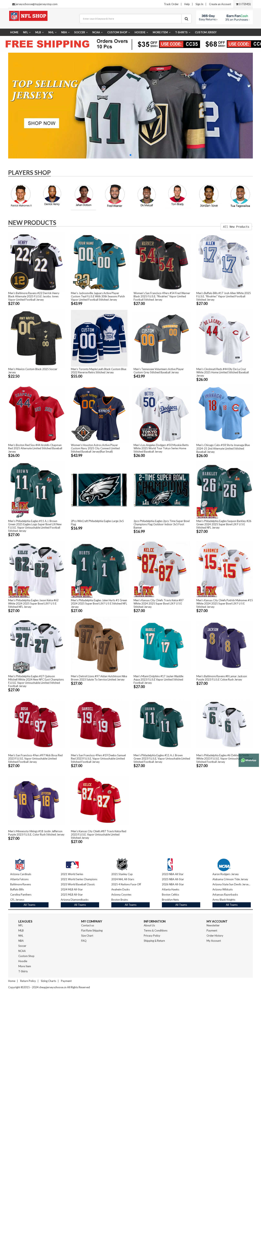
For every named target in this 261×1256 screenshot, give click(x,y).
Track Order (171, 4)
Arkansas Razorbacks (225, 894)
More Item (160, 32)
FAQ (83, 940)
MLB (38, 32)
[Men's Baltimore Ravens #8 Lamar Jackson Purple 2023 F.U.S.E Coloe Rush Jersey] (224, 645)
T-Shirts (181, 32)
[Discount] (130, 105)
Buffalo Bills (17, 889)
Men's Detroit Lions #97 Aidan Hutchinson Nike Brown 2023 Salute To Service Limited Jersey (99, 678)
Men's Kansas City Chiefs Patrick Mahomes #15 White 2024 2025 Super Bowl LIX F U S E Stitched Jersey (224, 603)
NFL (25, 32)
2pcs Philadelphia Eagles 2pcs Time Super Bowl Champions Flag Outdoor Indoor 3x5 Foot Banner (162, 524)
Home (14, 32)
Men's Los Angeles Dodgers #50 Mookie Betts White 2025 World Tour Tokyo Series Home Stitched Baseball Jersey (161, 448)
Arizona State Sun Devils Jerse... (231, 884)
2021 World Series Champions (79, 879)
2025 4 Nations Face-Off (126, 884)
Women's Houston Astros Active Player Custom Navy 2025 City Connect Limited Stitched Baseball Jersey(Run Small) (95, 448)
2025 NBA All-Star (173, 879)
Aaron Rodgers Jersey (225, 874)
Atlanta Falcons (19, 879)
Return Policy (28, 981)
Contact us (87, 925)
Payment (212, 930)
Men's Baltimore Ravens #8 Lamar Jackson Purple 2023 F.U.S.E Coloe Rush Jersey (221, 678)
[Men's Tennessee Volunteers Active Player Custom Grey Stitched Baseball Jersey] (162, 337)
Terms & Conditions (155, 930)
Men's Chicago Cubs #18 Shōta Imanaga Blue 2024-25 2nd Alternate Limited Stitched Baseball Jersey (223, 448)
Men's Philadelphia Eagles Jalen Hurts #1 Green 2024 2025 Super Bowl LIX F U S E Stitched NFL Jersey (99, 603)
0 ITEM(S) (244, 4)
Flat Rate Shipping (92, 930)
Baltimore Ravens (20, 884)
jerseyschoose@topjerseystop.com (36, 4)
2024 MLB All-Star (72, 889)
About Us (149, 925)
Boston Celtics (170, 894)
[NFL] (19, 863)
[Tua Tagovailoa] (240, 195)
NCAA (96, 32)
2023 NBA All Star (173, 874)
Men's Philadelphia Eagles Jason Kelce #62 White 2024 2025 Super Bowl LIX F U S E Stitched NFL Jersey (33, 603)
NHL (51, 32)
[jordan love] (209, 195)
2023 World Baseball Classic (78, 884)
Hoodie (140, 32)
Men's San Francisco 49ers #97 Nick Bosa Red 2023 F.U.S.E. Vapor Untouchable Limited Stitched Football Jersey (35, 758)
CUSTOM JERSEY (206, 32)
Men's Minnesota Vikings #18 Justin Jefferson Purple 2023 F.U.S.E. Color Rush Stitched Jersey (36, 833)
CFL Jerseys (17, 899)
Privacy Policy (152, 935)
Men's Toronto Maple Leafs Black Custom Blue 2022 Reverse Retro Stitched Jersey (98, 370)
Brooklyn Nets (170, 899)
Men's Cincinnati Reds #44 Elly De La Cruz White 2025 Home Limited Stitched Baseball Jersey (222, 372)
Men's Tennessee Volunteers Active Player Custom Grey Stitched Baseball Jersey (159, 370)
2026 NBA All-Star (173, 884)
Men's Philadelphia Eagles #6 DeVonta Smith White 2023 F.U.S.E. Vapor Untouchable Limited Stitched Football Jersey (224, 758)
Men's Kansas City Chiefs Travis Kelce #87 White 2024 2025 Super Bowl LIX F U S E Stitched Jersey (159, 603)
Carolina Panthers (20, 894)
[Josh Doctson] (83, 196)
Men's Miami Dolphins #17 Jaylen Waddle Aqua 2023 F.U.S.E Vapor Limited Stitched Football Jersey (158, 679)
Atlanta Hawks (170, 889)
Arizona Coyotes (121, 894)
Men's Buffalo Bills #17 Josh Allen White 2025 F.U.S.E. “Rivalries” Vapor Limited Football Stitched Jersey (223, 296)
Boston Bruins (119, 899)
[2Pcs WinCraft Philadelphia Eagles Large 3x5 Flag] (99, 490)
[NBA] (170, 863)
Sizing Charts (48, 981)
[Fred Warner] (114, 196)
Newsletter (213, 925)
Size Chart (87, 935)
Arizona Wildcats (222, 889)
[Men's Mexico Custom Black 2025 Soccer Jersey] (36, 337)
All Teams (29, 904)
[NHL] (122, 863)
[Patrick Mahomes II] (20, 195)
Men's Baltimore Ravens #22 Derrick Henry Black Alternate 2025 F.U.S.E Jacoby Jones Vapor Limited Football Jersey (33, 296)
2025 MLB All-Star (72, 894)
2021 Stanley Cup (122, 874)
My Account (214, 940)
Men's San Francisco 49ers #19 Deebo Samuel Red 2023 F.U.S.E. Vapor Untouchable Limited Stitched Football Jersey (98, 758)
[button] (130, 155)
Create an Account (220, 4)
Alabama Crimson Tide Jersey (230, 879)
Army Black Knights (223, 899)
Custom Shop (117, 32)
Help (187, 4)
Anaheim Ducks (120, 889)
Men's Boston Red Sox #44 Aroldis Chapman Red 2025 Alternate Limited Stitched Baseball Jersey (35, 448)
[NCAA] (224, 863)
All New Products (236, 226)
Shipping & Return (154, 940)
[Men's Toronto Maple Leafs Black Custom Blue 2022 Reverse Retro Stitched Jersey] (99, 337)
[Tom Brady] (177, 195)
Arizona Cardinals (20, 874)
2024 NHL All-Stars (122, 879)
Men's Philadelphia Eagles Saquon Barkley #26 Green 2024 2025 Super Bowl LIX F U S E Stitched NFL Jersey (223, 524)
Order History (215, 935)
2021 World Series (72, 874)
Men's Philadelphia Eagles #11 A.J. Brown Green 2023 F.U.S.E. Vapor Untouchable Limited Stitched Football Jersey (162, 758)
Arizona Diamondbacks (74, 899)
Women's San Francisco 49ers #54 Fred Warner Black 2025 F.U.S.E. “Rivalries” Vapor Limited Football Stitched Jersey (162, 296)
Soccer (79, 32)
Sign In (199, 4)
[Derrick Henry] (52, 195)
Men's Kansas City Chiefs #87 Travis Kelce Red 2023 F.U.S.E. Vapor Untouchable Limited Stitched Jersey (98, 834)
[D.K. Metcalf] (146, 195)
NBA (64, 32)
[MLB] (72, 863)
